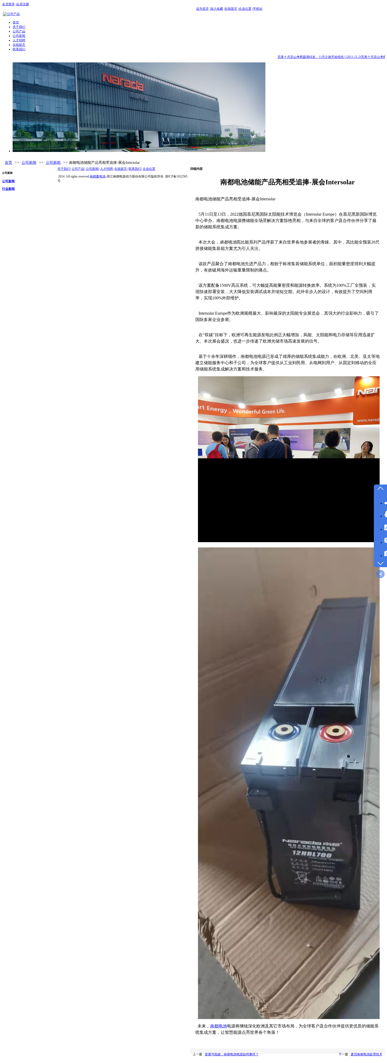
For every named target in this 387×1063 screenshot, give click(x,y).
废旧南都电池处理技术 (366, 1054)
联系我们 (134, 169)
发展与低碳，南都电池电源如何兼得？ (232, 1054)
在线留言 (231, 9)
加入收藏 (216, 9)
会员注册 (22, 4)
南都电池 (218, 1026)
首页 (8, 163)
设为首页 (202, 9)
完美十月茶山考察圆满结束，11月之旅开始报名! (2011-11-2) (309, 57)
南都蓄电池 (98, 176)
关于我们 (63, 169)
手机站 (257, 9)
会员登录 (8, 4)
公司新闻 (29, 163)
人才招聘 (106, 169)
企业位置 (245, 9)
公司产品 (78, 169)
